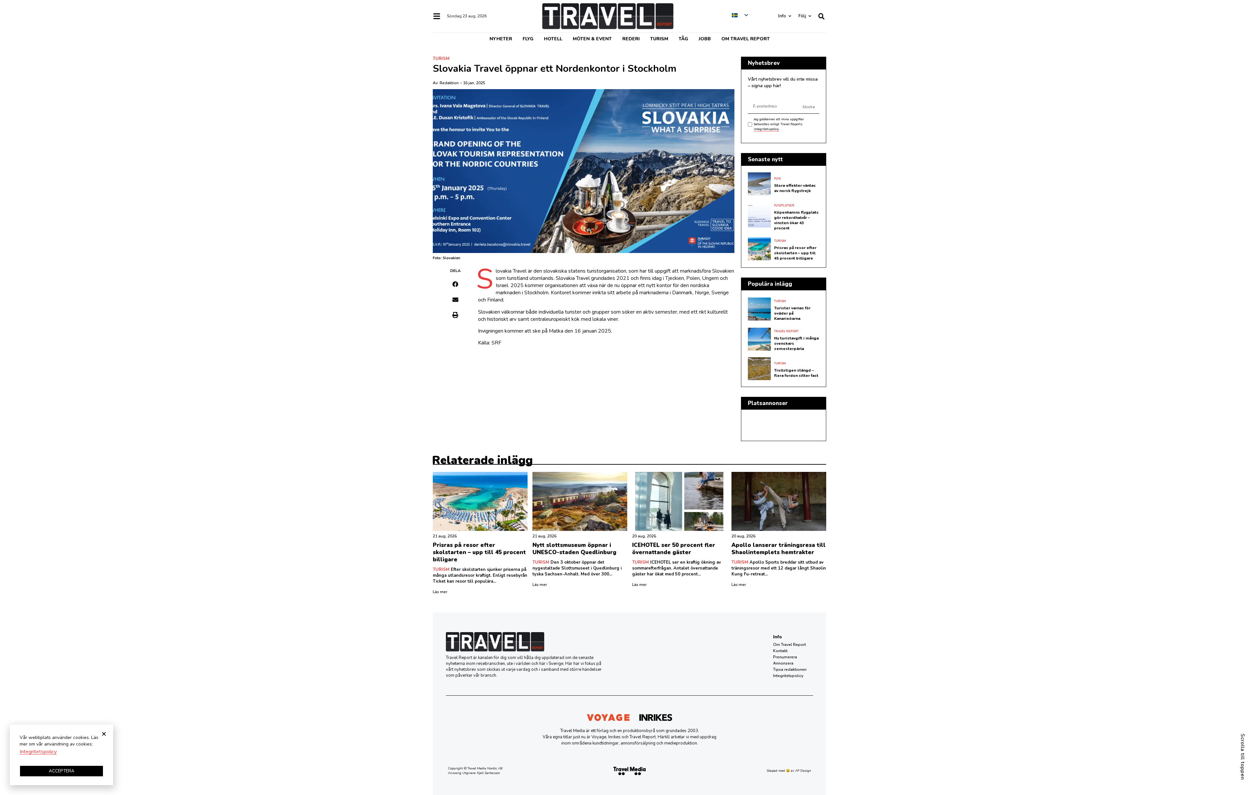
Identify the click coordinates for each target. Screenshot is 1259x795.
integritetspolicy (766, 129)
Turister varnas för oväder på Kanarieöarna (792, 313)
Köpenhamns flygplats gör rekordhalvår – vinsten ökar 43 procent (796, 220)
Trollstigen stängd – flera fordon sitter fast (796, 373)
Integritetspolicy (788, 675)
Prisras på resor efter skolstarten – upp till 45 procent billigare (795, 253)
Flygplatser (784, 205)
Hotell (553, 39)
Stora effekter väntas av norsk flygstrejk (795, 188)
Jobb (705, 39)
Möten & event (592, 39)
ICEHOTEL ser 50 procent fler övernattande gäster (673, 548)
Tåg (683, 39)
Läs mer (440, 591)
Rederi (631, 39)
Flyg (528, 39)
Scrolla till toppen (1242, 757)
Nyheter (501, 39)
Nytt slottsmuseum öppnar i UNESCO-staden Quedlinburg (574, 548)
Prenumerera (785, 657)
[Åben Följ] (810, 16)
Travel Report (786, 331)
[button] (455, 284)
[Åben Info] (790, 16)
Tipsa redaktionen (790, 669)
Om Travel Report (745, 39)
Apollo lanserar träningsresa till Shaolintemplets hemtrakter (778, 548)
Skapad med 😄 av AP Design (789, 770)
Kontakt (780, 650)
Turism (659, 39)
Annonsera (783, 663)
